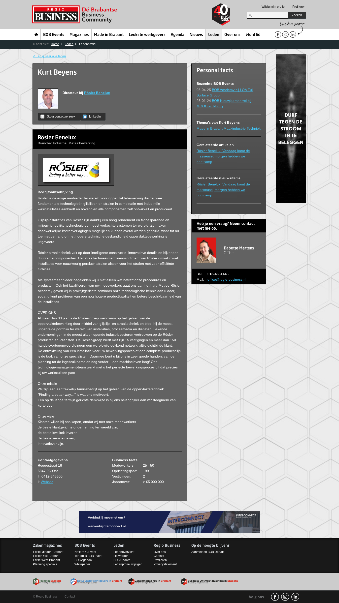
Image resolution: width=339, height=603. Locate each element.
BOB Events (53, 35)
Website (47, 482)
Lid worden (121, 556)
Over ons (232, 35)
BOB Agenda (83, 560)
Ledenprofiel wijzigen (127, 564)
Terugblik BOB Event (88, 556)
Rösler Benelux (97, 93)
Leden (213, 35)
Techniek (254, 128)
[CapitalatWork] (291, 128)
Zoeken (297, 15)
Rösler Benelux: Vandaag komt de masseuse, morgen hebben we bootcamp (223, 156)
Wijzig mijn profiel (273, 6)
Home (36, 34)
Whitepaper (82, 564)
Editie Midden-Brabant (48, 552)
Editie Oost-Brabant (46, 556)
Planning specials (45, 564)
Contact (159, 556)
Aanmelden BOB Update (208, 552)
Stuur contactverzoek (61, 116)
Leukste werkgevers (147, 35)
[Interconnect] (169, 522)
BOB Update (121, 560)
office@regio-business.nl (226, 279)
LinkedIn (95, 116)
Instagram (285, 597)
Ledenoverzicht (123, 552)
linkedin (295, 597)
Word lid (253, 35)
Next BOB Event (85, 552)
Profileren (298, 6)
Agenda (177, 35)
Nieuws (196, 35)
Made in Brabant (109, 35)
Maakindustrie (235, 128)
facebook (275, 597)
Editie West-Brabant (46, 560)
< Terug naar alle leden (49, 56)
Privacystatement (165, 564)
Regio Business (75, 14)
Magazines (79, 35)
